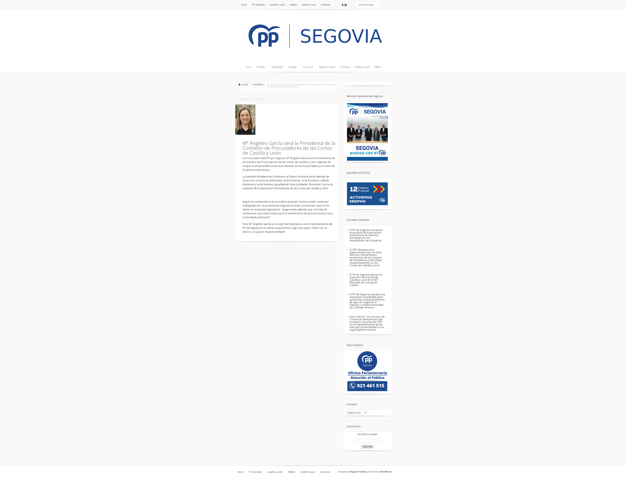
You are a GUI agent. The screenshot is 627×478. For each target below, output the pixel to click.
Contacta (325, 472)
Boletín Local (308, 472)
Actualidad (258, 84)
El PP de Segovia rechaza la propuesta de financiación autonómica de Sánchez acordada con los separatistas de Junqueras (366, 235)
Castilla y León (274, 472)
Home (245, 84)
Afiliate (291, 472)
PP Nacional (255, 472)
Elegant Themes (358, 471)
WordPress (386, 471)
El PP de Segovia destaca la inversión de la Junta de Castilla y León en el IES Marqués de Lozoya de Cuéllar (366, 280)
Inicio (240, 472)
